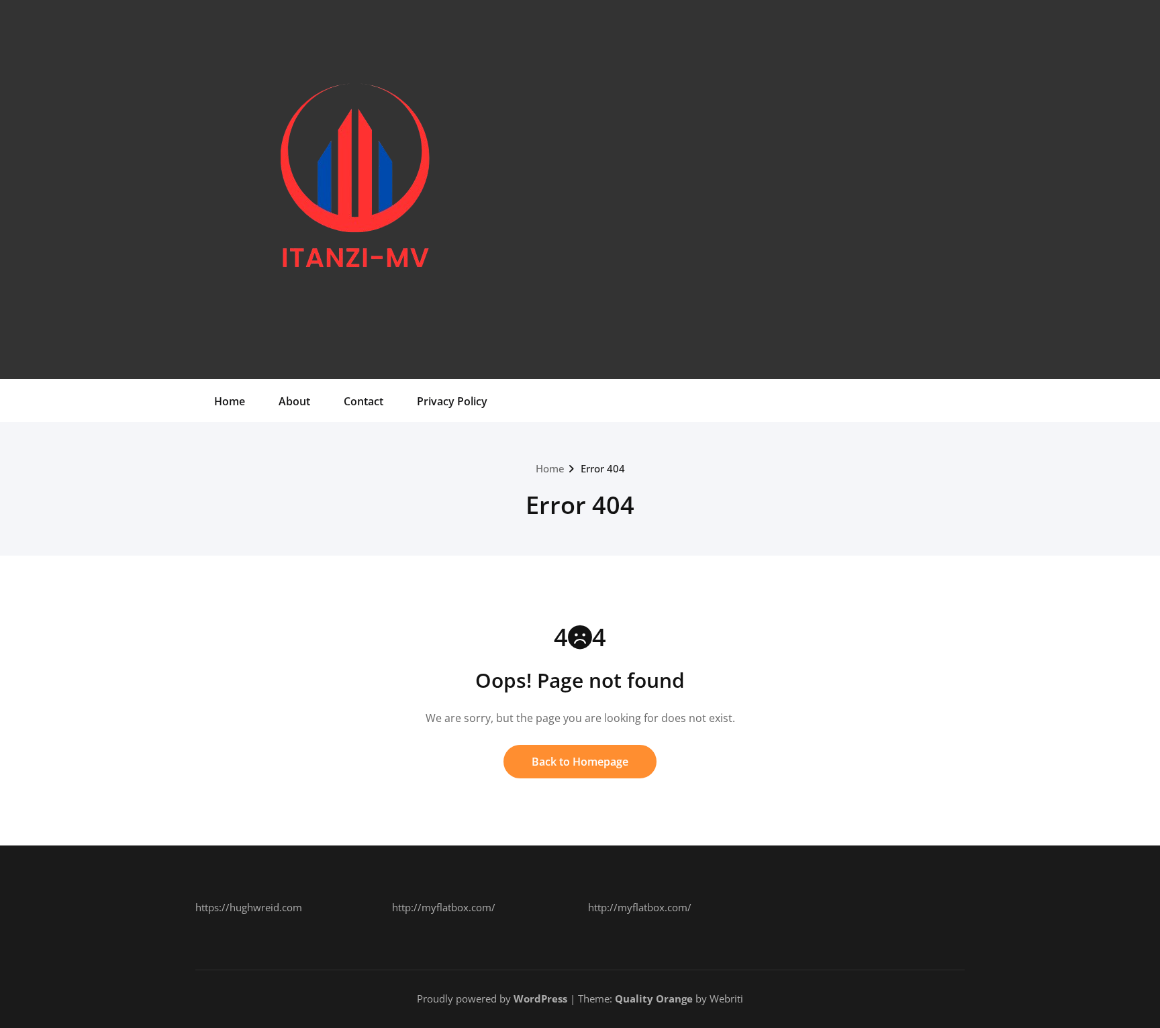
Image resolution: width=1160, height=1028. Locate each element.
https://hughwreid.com (248, 907)
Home (229, 401)
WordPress (540, 998)
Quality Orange (654, 998)
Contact (363, 401)
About (294, 401)
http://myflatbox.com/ (443, 907)
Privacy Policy (452, 401)
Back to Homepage (580, 761)
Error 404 (603, 468)
